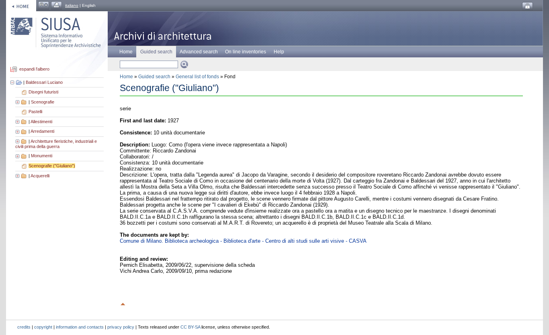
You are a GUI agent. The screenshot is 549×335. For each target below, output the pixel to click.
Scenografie (42, 101)
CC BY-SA (190, 327)
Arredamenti (42, 131)
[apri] (18, 101)
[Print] (56, 5)
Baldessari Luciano (44, 82)
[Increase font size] (43, 5)
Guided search (154, 76)
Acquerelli (40, 175)
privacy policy (120, 327)
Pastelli (35, 111)
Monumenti (41, 155)
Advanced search (199, 51)
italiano (71, 5)
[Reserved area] (527, 6)
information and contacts (80, 327)
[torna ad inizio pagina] (123, 302)
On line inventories (245, 51)
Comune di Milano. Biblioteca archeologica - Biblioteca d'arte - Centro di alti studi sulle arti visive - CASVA (243, 241)
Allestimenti (41, 121)
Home (126, 51)
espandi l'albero (34, 69)
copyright (43, 327)
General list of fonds (197, 76)
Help (279, 51)
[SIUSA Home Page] (21, 5)
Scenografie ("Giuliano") (52, 165)
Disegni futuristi (43, 91)
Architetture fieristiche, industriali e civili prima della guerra (56, 144)
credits (24, 327)
